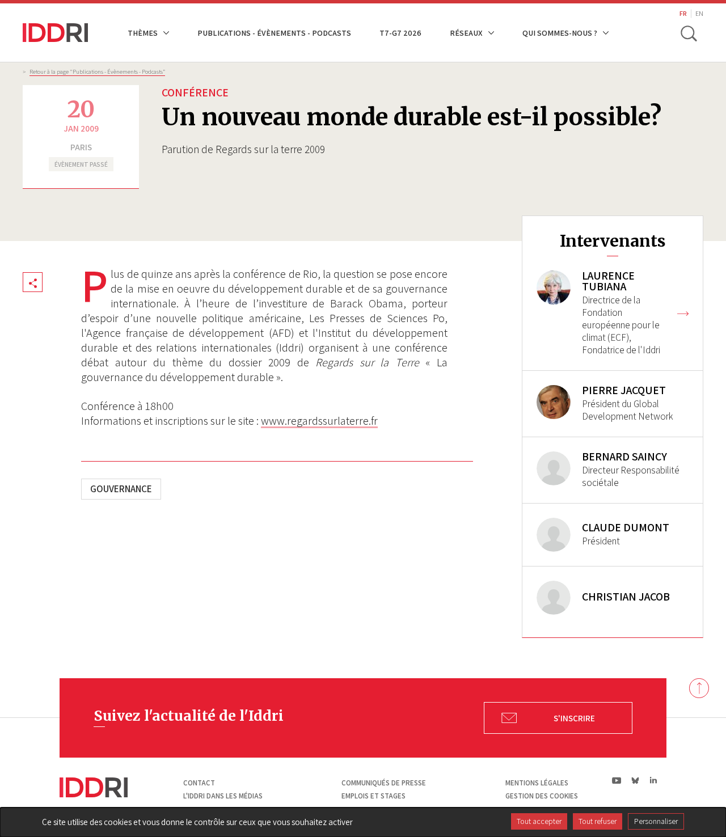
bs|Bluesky (635, 780)
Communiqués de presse (383, 783)
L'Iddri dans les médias (223, 796)
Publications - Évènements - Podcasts (274, 32)
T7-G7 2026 (400, 32)
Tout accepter (539, 821)
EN (699, 13)
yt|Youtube (617, 780)
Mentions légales (536, 783)
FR (683, 13)
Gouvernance (121, 489)
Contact (199, 783)
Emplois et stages (373, 796)
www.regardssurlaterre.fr (319, 420)
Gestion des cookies (541, 796)
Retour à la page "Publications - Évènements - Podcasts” (97, 71)
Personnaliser (656, 821)
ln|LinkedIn (653, 780)
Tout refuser (598, 821)
